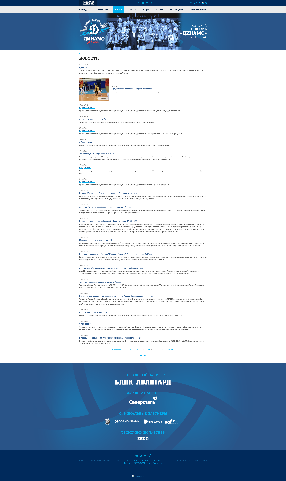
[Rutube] (151, 3)
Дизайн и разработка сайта (177, 461)
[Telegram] (147, 3)
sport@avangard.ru (155, 463)
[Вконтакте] (139, 3)
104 (137, 349)
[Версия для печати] (199, 2)
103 (131, 349)
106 (149, 349)
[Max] (143, 2)
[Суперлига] (88, 3)
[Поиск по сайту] (196, 3)
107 (154, 349)
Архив (143, 355)
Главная (81, 54)
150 (162, 349)
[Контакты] (191, 2)
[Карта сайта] (194, 3)
